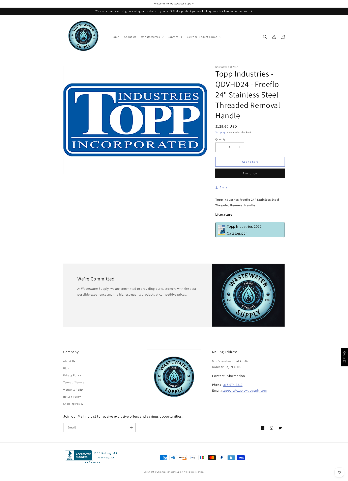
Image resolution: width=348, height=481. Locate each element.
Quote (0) (344, 357)
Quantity (220, 139)
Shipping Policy (73, 403)
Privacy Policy (72, 375)
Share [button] (223, 187)
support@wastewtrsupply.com (245, 390)
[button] (152, 37)
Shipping (220, 132)
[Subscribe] (131, 427)
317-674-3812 (232, 385)
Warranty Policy (73, 389)
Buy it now (250, 173)
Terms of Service (73, 382)
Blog (66, 368)
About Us (69, 361)
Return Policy (72, 396)
